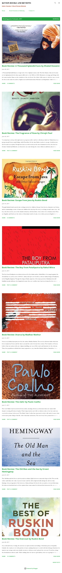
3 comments (11, 83)
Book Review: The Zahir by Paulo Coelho (21, 401)
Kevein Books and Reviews (16, 2)
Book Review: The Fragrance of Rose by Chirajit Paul (27, 133)
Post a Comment (12, 150)
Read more (57, 83)
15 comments (11, 556)
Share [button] (3, 83)
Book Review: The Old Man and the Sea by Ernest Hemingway (25, 470)
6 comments (11, 218)
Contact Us (32, 10)
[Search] (55, 3)
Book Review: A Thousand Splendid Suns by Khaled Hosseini (31, 66)
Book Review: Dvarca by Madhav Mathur (21, 334)
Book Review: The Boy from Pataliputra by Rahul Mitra (28, 267)
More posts (56, 562)
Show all (56, 19)
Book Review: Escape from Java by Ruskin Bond (24, 200)
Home (3, 10)
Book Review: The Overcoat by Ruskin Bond (23, 538)
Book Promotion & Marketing (17, 10)
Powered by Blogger (32, 568)
